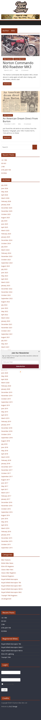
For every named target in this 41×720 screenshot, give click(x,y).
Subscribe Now (20, 366)
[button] (20, 353)
